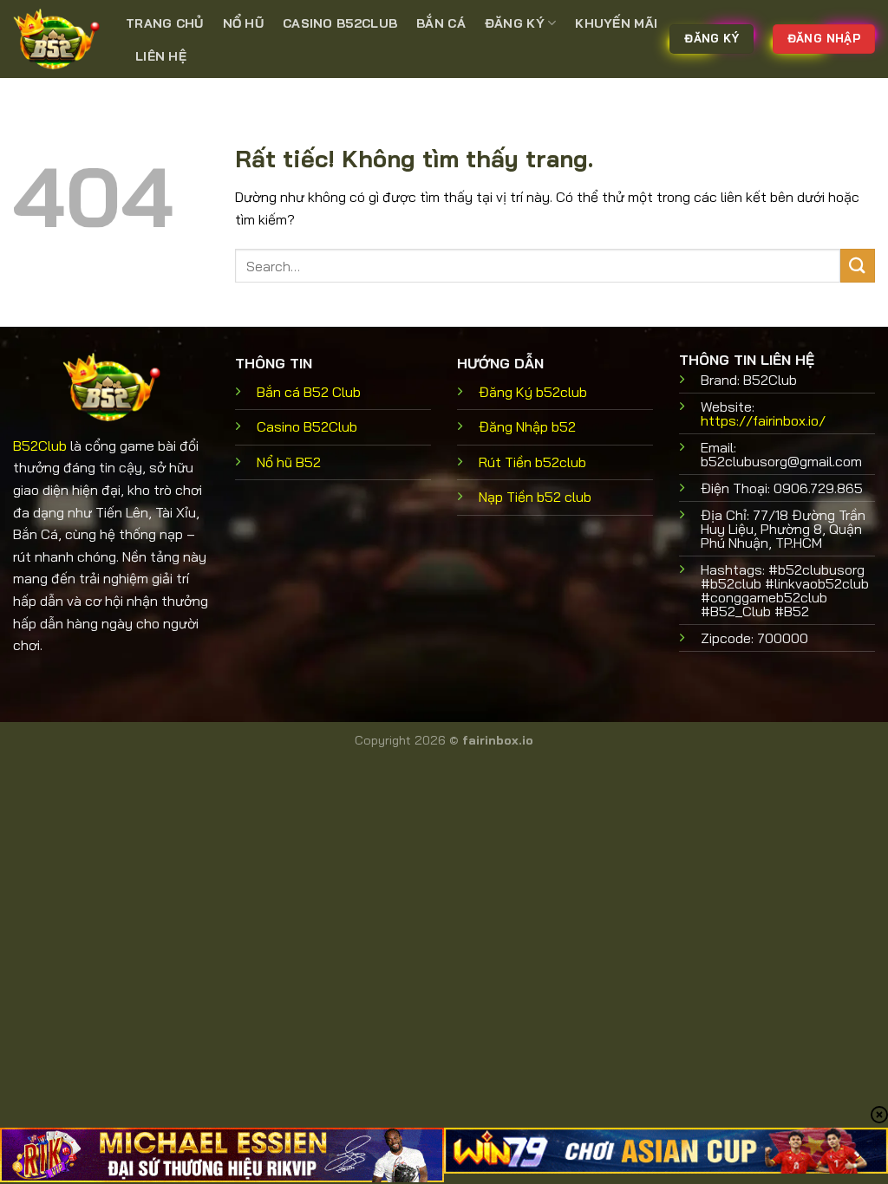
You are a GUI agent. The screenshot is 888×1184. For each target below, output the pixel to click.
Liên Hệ (160, 56)
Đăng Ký (515, 23)
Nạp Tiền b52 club (535, 496)
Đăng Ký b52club (533, 391)
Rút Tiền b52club (532, 462)
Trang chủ (165, 23)
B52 (289, 462)
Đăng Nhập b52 (527, 426)
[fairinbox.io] (56, 39)
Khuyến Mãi (616, 23)
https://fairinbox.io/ (763, 420)
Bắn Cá (441, 23)
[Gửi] (857, 266)
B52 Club (309, 391)
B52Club (40, 445)
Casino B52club (340, 23)
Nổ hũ (243, 23)
